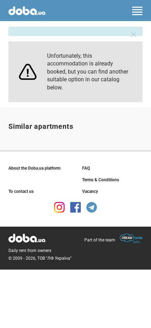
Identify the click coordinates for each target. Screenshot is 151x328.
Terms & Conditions (100, 179)
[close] (133, 34)
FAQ (86, 168)
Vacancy (90, 191)
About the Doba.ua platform (34, 168)
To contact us (21, 191)
